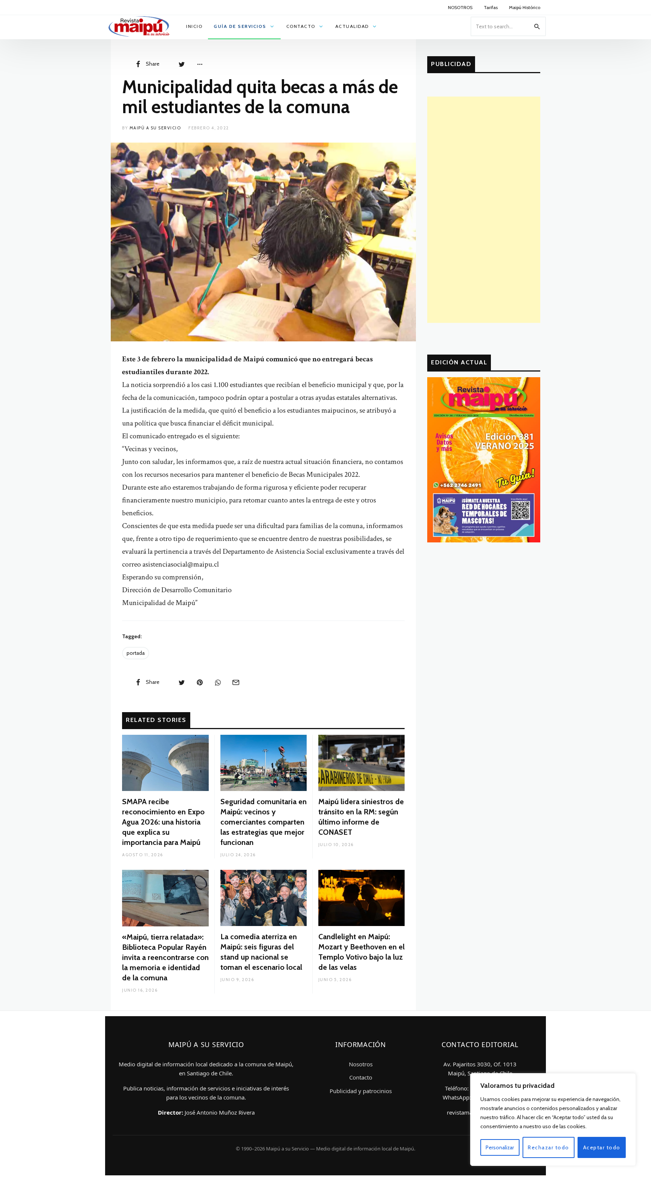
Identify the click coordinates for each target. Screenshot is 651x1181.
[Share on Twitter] (181, 63)
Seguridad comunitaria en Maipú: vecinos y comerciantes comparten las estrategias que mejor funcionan (263, 822)
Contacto (360, 1077)
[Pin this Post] (199, 682)
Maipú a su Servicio (155, 128)
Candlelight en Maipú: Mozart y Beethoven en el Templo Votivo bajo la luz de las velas (361, 952)
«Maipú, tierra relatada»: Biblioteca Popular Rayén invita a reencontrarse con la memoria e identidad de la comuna (165, 957)
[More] (199, 63)
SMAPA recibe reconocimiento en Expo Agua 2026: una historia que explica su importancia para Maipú (163, 822)
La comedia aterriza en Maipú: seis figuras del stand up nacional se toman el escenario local (261, 952)
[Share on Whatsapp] (217, 682)
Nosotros (361, 1064)
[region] (553, 1119)
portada (136, 653)
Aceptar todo (601, 1147)
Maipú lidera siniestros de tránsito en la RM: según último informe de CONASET (361, 817)
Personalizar (500, 1147)
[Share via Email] (235, 682)
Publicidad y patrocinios (361, 1091)
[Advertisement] (483, 210)
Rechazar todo (548, 1147)
